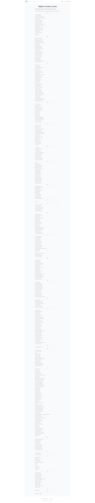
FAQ (38, 1)
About (30, 1)
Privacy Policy (51, 498)
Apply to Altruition (67, 1)
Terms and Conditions (45, 498)
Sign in (62, 1)
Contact (41, 1)
